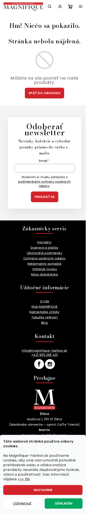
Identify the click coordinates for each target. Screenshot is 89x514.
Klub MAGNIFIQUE (45, 306)
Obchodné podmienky (44, 253)
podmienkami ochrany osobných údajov (44, 183)
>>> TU (23, 479)
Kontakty (44, 242)
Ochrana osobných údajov (44, 258)
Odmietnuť (22, 503)
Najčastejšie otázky (44, 312)
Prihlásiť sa (45, 197)
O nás (44, 301)
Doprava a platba (44, 248)
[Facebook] (39, 364)
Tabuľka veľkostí (44, 317)
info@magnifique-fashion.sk (44, 350)
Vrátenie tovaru (44, 269)
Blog (44, 323)
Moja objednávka (44, 274)
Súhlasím (63, 503)
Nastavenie (43, 490)
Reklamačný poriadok (45, 264)
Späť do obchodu (44, 93)
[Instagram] (50, 364)
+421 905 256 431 (44, 355)
